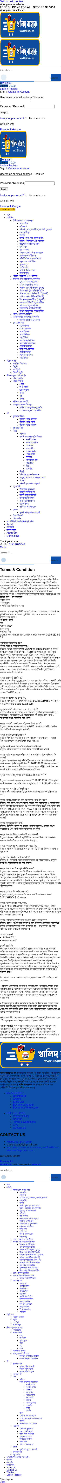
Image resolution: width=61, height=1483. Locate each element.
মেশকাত (29, 445)
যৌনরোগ (23, 226)
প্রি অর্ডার (17, 518)
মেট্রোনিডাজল (25, 352)
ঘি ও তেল (23, 387)
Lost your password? (12, 118)
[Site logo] (20, 37)
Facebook (6, 129)
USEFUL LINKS (16, 1113)
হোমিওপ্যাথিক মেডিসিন (22, 314)
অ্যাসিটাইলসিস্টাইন (27, 343)
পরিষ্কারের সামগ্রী (20, 401)
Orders (17, 1098)
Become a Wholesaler (26, 1107)
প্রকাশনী (16, 486)
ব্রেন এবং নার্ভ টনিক (28, 261)
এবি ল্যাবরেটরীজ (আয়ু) (29, 284)
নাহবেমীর (29, 462)
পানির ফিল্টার (18, 378)
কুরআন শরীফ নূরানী (27, 422)
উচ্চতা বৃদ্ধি (24, 273)
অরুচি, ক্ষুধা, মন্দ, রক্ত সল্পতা (31, 238)
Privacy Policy (21, 1116)
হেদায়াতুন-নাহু (31, 460)
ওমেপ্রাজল (24, 325)
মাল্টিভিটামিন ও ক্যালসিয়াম (30, 258)
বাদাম (22, 392)
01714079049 (17, 544)
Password (12, 106)
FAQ (15, 1124)
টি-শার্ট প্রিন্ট (17, 372)
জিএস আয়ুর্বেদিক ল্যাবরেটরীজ (32, 311)
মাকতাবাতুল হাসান (27, 497)
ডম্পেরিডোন (24, 331)
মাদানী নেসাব (31, 439)
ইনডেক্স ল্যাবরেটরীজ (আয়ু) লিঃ (32, 299)
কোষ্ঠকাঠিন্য (24, 232)
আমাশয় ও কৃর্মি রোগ (28, 255)
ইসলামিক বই (18, 515)
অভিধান (23, 433)
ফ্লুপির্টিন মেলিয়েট (27, 349)
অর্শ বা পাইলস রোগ (27, 270)
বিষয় (15, 430)
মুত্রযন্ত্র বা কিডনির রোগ (29, 243)
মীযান (28, 465)
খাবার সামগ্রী (18, 381)
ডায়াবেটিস (24, 223)
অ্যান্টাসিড (24, 337)
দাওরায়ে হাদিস (32, 442)
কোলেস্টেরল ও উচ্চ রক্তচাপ (31, 252)
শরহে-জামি (30, 454)
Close (2, 1482)
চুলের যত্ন (24, 264)
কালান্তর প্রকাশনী (27, 500)
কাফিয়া (29, 457)
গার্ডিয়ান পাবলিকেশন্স (28, 506)
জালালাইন (30, 448)
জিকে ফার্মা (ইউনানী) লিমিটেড (32, 290)
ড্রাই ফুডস (24, 389)
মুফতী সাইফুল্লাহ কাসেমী (30, 512)
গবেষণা (22, 480)
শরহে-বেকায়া (31, 451)
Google (16, 129)
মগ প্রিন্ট (16, 369)
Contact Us (19, 1127)
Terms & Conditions (24, 1121)
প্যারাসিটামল (25, 334)
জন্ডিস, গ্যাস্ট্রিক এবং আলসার (32, 241)
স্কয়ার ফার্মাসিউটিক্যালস (30, 319)
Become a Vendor (23, 1104)
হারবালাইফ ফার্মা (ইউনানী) (30, 308)
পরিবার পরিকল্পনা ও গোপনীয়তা (25, 276)
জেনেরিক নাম (18, 322)
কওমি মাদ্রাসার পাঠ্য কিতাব (31, 436)
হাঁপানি (22, 235)
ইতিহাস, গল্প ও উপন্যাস (29, 474)
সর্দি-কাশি (23, 246)
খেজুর (22, 384)
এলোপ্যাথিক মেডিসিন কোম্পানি (26, 316)
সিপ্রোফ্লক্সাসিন (26, 354)
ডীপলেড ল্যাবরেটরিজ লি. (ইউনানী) (34, 293)
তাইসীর (29, 468)
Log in (4, 112)
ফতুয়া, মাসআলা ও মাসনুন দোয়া (32, 477)
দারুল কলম (24, 503)
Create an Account (18, 91)
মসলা (22, 398)
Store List (18, 1101)
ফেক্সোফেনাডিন (26, 346)
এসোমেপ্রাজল (25, 328)
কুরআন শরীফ (18, 416)
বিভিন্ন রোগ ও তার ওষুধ (23, 220)
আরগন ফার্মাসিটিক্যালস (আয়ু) (32, 287)
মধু (21, 395)
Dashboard (19, 1096)
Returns (17, 1119)
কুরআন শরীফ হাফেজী (28, 419)
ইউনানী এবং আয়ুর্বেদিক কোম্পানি (26, 279)
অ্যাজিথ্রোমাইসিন (27, 340)
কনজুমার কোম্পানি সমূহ (22, 404)
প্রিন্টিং (15, 366)
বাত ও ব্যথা (24, 249)
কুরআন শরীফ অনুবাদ (28, 425)
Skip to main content (11, 1)
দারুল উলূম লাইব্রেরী (28, 495)
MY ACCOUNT (15, 1093)
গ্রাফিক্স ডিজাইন (20, 363)
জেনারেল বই (18, 427)
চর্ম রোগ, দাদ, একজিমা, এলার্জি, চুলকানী (36, 229)
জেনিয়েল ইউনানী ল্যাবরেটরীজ (32, 302)
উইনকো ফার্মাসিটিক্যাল (29, 281)
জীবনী (22, 471)
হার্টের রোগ (24, 267)
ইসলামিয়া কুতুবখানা (27, 489)
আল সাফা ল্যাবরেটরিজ (29, 305)
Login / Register (14, 1475)
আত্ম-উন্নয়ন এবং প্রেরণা (30, 483)
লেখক (15, 509)
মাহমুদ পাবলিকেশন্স (27, 492)
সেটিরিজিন (24, 357)
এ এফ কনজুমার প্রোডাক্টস (30, 410)
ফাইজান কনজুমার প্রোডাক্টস (31, 407)
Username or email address (22, 97)
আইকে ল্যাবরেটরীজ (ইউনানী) (32, 296)
